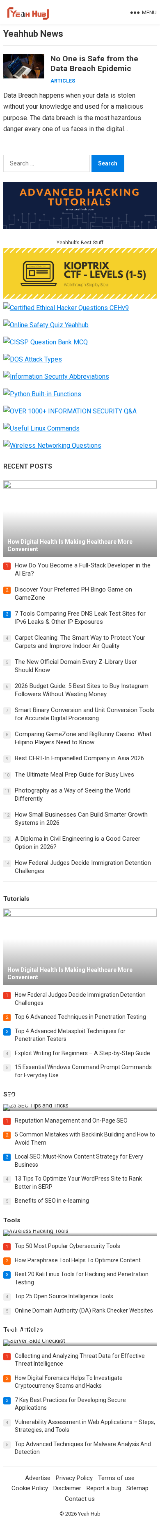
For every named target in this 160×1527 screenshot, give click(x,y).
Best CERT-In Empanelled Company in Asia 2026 (79, 758)
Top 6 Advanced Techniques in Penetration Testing (80, 1017)
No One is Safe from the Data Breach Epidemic (94, 63)
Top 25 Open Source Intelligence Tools (64, 1296)
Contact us (80, 1498)
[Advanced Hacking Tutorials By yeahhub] (80, 226)
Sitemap (137, 1488)
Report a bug (104, 1488)
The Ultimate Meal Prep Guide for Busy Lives (74, 774)
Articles (62, 81)
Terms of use (116, 1478)
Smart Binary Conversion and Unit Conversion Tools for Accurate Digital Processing (84, 714)
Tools (12, 1220)
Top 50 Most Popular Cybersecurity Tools (67, 1246)
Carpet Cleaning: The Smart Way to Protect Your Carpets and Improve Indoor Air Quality (80, 642)
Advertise (37, 1478)
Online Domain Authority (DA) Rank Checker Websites (84, 1310)
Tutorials (16, 898)
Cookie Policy (29, 1488)
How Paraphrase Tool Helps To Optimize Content (78, 1260)
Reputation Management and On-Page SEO (71, 1120)
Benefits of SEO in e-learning (52, 1200)
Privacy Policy (74, 1478)
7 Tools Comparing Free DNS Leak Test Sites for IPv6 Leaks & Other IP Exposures (80, 617)
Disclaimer (67, 1488)
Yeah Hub (89, 1514)
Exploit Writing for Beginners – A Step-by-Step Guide (82, 1053)
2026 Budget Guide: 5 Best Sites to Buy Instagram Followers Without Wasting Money (82, 690)
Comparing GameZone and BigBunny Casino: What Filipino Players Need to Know (83, 738)
